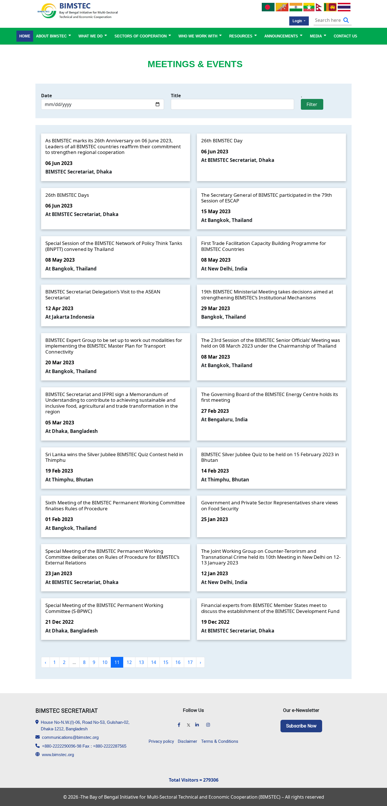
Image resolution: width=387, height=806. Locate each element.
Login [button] (298, 21)
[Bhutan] (282, 6)
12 (129, 662)
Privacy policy (161, 741)
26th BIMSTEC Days (67, 195)
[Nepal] (319, 6)
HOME (24, 36)
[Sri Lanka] (330, 6)
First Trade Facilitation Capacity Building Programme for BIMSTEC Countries (263, 246)
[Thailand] (344, 6)
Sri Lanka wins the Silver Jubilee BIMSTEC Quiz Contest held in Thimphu (114, 457)
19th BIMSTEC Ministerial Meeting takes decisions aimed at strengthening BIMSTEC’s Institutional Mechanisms (267, 294)
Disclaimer (187, 741)
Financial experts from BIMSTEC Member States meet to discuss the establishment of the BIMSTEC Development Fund (270, 608)
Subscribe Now (301, 726)
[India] (296, 6)
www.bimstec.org (58, 754)
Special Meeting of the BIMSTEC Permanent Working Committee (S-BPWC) (104, 608)
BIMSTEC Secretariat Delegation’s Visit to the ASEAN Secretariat (102, 294)
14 (153, 662)
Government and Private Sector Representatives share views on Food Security (269, 505)
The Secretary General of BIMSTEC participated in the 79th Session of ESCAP (266, 198)
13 (141, 662)
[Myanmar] (308, 6)
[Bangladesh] (268, 6)
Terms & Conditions (219, 741)
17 (190, 662)
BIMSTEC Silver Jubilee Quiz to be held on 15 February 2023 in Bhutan (270, 457)
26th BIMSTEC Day (222, 140)
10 (104, 662)
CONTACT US (345, 36)
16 (177, 662)
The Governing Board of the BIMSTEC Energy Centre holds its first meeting (269, 397)
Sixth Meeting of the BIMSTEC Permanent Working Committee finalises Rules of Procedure (115, 505)
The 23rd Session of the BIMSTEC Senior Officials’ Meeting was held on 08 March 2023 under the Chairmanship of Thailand (270, 343)
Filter (312, 104)
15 (165, 662)
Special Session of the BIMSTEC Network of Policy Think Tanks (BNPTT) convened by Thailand (113, 246)
